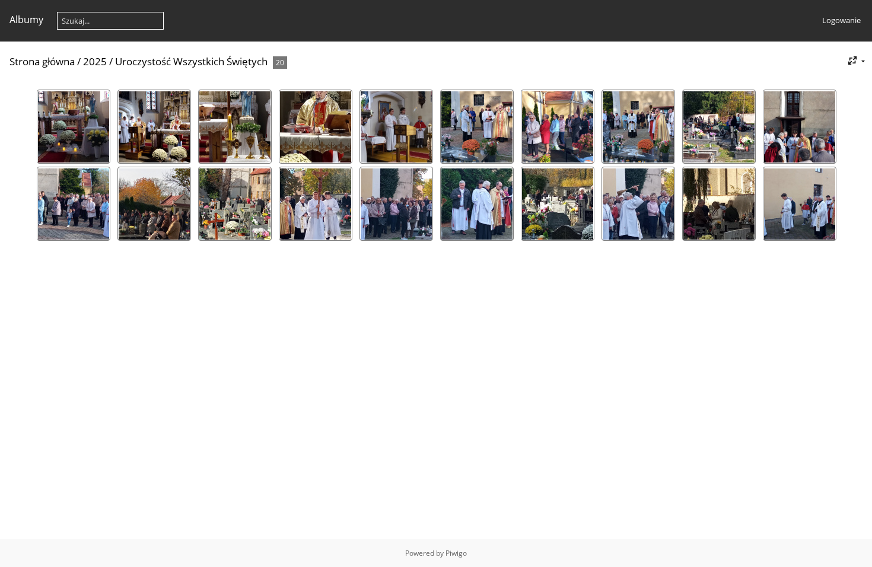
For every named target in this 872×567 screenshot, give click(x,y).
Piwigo (456, 553)
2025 (95, 61)
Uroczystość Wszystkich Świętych (191, 61)
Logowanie (841, 20)
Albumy (26, 19)
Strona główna (42, 61)
